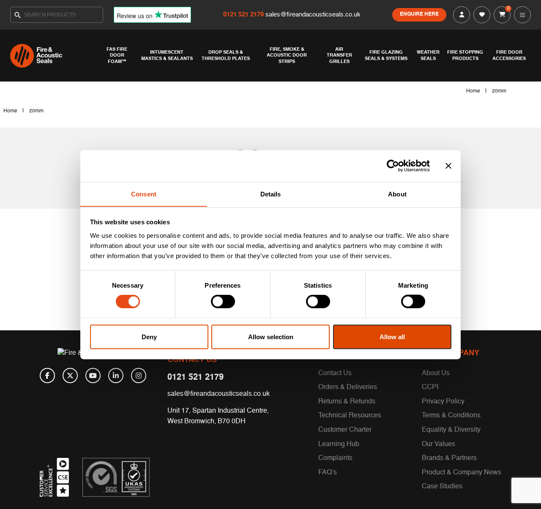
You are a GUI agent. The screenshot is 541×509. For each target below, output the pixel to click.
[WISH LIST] (481, 14)
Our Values (438, 444)
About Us (436, 373)
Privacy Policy (443, 401)
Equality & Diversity (451, 430)
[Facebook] (47, 375)
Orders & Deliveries (347, 387)
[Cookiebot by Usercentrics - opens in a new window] (393, 166)
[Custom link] (116, 477)
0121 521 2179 (244, 14)
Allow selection (270, 336)
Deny (149, 336)
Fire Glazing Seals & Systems (386, 55)
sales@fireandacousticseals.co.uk (313, 14)
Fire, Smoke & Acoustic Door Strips (287, 55)
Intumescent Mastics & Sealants (167, 55)
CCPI (430, 387)
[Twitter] (70, 375)
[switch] (223, 301)
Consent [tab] (143, 193)
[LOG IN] (461, 14)
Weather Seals (428, 55)
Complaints (335, 458)
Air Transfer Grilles (339, 55)
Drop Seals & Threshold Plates (226, 55)
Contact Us (335, 373)
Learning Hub (338, 444)
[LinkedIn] (115, 375)
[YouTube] (93, 375)
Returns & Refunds (346, 401)
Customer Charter (345, 430)
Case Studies (442, 486)
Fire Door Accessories (509, 55)
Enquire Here (419, 14)
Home (473, 91)
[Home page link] (53, 56)
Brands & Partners (449, 458)
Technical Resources (349, 415)
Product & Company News (461, 472)
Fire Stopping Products (465, 55)
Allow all (392, 336)
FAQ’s (327, 472)
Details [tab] (270, 193)
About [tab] (397, 193)
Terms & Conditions (451, 415)
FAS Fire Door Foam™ (117, 55)
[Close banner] (448, 166)
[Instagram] (138, 375)
